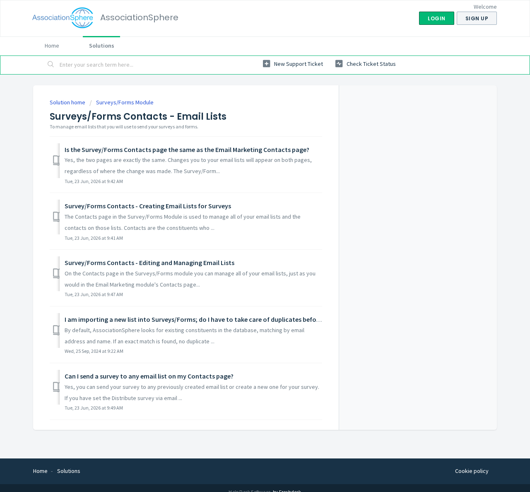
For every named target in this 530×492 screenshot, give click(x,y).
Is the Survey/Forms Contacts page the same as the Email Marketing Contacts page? (187, 149)
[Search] (50, 65)
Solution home (68, 102)
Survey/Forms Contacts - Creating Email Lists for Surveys (148, 206)
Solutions (101, 45)
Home (52, 45)
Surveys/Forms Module (125, 102)
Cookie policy (472, 471)
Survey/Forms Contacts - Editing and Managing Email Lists (149, 262)
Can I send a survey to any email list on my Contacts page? (149, 376)
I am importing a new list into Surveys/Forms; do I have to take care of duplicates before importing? (210, 319)
